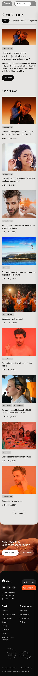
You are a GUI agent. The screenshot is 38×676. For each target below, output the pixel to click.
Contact (4, 633)
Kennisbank (6, 629)
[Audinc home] (7, 3)
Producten (23, 610)
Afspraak (5, 610)
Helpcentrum (27, 552)
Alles (5, 21)
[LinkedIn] (9, 587)
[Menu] (34, 4)
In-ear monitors (7, 618)
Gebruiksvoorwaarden (9, 668)
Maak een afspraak (22, 4)
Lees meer (8, 77)
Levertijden (5, 626)
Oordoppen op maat (8, 614)
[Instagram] (14, 587)
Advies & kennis (18, 21)
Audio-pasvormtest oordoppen (8, 638)
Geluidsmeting (24, 614)
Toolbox (22, 622)
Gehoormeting (24, 618)
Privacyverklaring (26, 668)
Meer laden (19, 513)
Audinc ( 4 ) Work (29, 588)
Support (4, 622)
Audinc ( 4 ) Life (29, 582)
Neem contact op (10, 552)
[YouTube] (4, 587)
